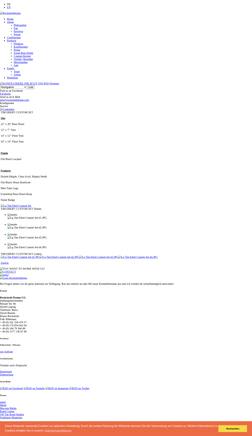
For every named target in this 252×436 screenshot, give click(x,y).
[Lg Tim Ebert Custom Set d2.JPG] (59, 257)
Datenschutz (6, 374)
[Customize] (7, 109)
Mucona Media (8, 408)
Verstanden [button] (232, 428)
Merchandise (21, 62)
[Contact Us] (8, 271)
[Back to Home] (10, 13)
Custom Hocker (22, 56)
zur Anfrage (6, 351)
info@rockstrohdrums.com (14, 100)
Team (17, 71)
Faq (16, 28)
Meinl (3, 405)
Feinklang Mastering (11, 417)
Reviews (18, 31)
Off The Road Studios (12, 414)
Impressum (6, 371)
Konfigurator (21, 46)
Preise (17, 49)
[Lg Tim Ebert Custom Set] (16, 205)
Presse (17, 34)
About (10, 22)
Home (10, 19)
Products (11, 40)
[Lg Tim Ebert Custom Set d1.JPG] (20, 257)
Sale (16, 65)
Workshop (12, 77)
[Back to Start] (13, 278)
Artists (17, 74)
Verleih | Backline (23, 59)
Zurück (5, 262)
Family (10, 68)
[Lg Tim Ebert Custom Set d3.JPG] (98, 257)
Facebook (5, 93)
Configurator (14, 37)
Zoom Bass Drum (23, 52)
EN (9, 7)
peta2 (3, 402)
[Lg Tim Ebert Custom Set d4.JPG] (138, 257)
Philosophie (20, 25)
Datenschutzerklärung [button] (58, 430)
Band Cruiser (7, 411)
